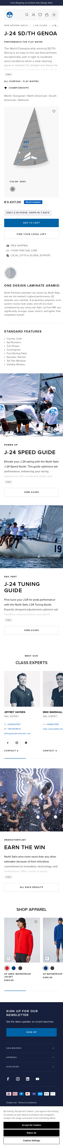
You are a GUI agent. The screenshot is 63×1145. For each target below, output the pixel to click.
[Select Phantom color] (20, 968)
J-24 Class (40, 25)
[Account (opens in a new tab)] (33, 15)
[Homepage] (9, 14)
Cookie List (11, 1102)
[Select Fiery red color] (7, 968)
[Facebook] (7, 742)
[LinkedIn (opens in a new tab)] (27, 1079)
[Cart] (47, 15)
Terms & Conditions (27, 1102)
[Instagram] (16, 742)
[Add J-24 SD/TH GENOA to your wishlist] (53, 111)
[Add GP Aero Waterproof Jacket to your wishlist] (35, 921)
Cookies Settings (31, 1140)
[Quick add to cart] (8, 958)
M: (12, 729)
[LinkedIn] (25, 742)
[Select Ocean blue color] (13, 968)
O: (12, 724)
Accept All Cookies (31, 1125)
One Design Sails (16, 26)
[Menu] (54, 15)
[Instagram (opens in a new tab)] (18, 1079)
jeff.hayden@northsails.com (17, 733)
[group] (22, 951)
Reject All (31, 1133)
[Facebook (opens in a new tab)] (8, 1079)
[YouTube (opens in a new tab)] (37, 1079)
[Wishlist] (40, 15)
